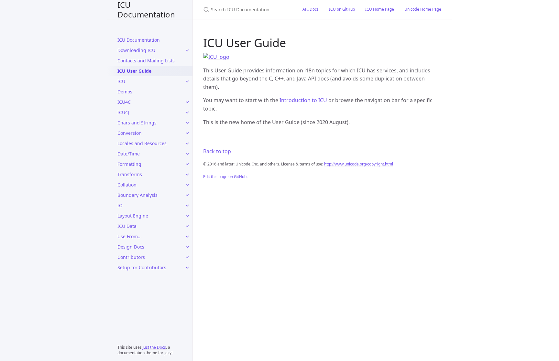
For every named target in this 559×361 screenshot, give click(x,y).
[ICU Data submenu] (187, 226)
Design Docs (130, 247)
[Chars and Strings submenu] (187, 123)
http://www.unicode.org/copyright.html (358, 164)
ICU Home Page (379, 9)
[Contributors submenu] (187, 257)
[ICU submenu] (187, 81)
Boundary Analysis (137, 195)
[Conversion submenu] (187, 133)
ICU (121, 81)
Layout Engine (132, 216)
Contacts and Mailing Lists (146, 61)
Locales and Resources (142, 143)
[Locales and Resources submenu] (187, 143)
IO (120, 205)
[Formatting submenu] (187, 164)
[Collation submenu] (187, 185)
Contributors (131, 257)
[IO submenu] (187, 205)
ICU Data (127, 226)
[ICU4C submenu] (187, 102)
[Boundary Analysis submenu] (187, 195)
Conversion (129, 133)
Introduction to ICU (303, 100)
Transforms (129, 174)
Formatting (129, 164)
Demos (124, 92)
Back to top (217, 151)
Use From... (129, 236)
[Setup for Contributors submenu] (187, 267)
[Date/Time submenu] (187, 154)
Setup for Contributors (141, 267)
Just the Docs (154, 347)
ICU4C (124, 102)
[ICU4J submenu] (187, 112)
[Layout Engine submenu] (187, 216)
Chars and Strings (137, 123)
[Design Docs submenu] (187, 247)
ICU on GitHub (342, 9)
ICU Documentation (146, 9)
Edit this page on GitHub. (225, 176)
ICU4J (123, 112)
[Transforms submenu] (187, 174)
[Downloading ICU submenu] (187, 50)
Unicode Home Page (422, 9)
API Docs (310, 9)
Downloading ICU (136, 50)
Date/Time (128, 154)
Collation (127, 185)
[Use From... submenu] (187, 236)
